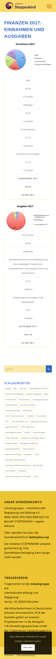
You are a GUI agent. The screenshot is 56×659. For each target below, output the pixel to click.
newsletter (28, 454)
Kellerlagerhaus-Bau (14, 432)
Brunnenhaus (24, 399)
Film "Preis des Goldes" (15, 416)
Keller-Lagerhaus (27, 427)
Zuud (36, 476)
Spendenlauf (38, 465)
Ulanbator (22, 471)
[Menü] (48, 6)
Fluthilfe (30, 416)
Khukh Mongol (39, 432)
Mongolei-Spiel (11, 443)
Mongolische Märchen (29, 443)
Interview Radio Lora (19, 421)
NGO (37, 454)
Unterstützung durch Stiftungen (18, 476)
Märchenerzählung (13, 454)
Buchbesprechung (40, 399)
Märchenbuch (28, 449)
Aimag (8, 388)
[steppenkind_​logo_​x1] (23, 6)
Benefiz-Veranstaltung (14, 394)
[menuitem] (48, 6)
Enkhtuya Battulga (13, 410)
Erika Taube (27, 410)
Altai (15, 388)
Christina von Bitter (28, 405)
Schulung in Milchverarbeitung (18, 465)
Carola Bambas (11, 405)
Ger (7, 421)
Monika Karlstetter (13, 449)
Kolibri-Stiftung (11, 438)
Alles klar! (28, 647)
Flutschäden (41, 416)
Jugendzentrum (12, 427)
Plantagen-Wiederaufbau (15, 460)
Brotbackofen (11, 399)
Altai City (23, 388)
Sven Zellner (11, 471)
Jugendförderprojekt (39, 421)
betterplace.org (39, 537)
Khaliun (27, 432)
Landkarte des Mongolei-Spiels (32, 438)
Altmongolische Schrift (38, 388)
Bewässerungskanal (34, 394)
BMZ (46, 394)
